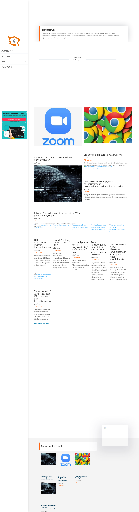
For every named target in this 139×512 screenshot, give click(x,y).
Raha (4, 61)
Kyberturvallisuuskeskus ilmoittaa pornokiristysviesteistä (48, 507)
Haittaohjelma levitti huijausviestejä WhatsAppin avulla (80, 247)
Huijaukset (7, 51)
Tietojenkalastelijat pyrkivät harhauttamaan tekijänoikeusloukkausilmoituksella (103, 184)
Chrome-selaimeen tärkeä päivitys (103, 154)
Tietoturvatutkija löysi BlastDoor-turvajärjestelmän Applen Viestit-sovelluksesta (118, 251)
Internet (5, 56)
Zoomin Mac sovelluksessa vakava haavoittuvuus (53, 158)
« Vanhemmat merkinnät (41, 323)
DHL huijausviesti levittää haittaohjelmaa (42, 244)
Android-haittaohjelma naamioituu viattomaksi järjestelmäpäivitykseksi (99, 248)
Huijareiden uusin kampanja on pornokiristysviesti (47, 477)
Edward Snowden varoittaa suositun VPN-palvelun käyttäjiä (57, 214)
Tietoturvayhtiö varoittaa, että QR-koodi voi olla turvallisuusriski (43, 296)
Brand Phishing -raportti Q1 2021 (61, 242)
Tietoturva (7, 67)
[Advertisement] (78, 80)
